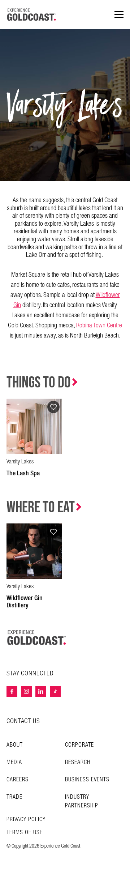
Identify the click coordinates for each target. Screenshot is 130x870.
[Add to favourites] (53, 407)
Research (77, 762)
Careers (17, 779)
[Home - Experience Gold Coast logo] (31, 14)
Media (14, 762)
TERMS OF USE (24, 832)
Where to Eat (40, 507)
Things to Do (38, 382)
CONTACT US (23, 721)
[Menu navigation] (119, 14)
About (14, 745)
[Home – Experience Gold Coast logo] (36, 637)
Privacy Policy (26, 819)
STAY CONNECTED (30, 674)
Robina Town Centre (99, 325)
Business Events (87, 779)
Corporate (79, 745)
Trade (14, 797)
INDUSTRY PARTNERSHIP (81, 801)
